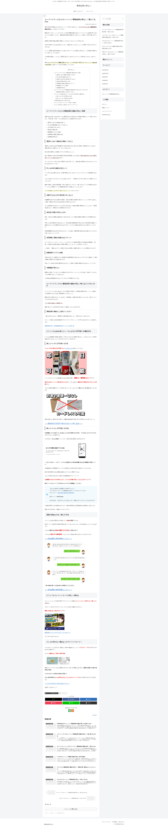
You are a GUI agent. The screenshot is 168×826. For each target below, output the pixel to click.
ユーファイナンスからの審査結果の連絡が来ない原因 (67, 72)
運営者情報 (114, 821)
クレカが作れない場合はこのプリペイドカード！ (66, 104)
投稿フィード (105, 107)
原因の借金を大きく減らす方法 (62, 100)
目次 (69, 69)
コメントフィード (107, 111)
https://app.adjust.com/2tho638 (66, 492)
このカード (69, 348)
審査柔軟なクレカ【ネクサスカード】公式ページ (58, 632)
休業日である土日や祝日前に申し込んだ (66, 79)
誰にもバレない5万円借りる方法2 (64, 98)
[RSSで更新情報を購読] (72, 710)
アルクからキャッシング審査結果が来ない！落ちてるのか (112, 42)
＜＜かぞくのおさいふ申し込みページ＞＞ (57, 683)
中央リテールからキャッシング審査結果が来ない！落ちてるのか (112, 53)
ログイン (104, 104)
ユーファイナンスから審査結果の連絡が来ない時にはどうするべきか (71, 89)
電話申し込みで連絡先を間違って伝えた (66, 74)
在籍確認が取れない (61, 87)
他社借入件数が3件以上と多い (64, 81)
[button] (88, 702)
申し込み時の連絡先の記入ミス (64, 77)
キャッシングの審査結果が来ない (52, 693)
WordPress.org (106, 114)
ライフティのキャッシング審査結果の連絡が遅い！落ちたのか (112, 30)
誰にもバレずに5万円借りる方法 (64, 96)
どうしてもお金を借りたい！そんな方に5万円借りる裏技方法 (69, 94)
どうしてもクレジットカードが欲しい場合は (65, 102)
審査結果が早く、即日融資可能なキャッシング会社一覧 (59, 325)
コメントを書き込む (71, 809)
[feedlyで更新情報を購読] (69, 710)
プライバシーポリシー (106, 821)
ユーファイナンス (63, 693)
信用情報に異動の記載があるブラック (65, 83)
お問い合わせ (121, 821)
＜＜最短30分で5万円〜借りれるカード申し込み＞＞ (63, 423)
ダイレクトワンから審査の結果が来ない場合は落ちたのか (112, 47)
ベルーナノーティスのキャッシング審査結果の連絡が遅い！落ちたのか (112, 36)
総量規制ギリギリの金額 (62, 85)
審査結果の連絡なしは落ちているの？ (65, 91)
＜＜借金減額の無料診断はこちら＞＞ (58, 538)
